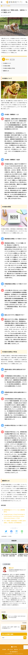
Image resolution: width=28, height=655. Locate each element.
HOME (15, 647)
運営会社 (16, 649)
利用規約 (4, 649)
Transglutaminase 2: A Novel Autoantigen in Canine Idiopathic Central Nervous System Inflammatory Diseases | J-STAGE (14, 516)
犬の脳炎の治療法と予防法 (9, 68)
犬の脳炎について (7, 63)
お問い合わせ (10, 649)
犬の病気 (9, 536)
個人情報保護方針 (14, 651)
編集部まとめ (6, 70)
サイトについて (22, 649)
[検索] (24, 637)
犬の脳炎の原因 (6, 65)
